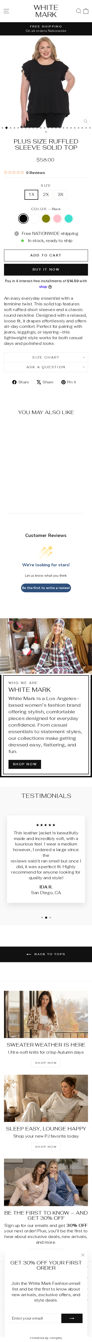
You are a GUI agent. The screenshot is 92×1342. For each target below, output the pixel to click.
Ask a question (45, 367)
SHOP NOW (25, 764)
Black (23, 218)
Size (46, 185)
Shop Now (46, 1147)
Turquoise (68, 218)
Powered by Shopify (46, 1338)
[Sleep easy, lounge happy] (46, 1098)
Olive (46, 218)
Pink (57, 218)
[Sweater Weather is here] (46, 1014)
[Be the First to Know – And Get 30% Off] (46, 1182)
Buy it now (46, 270)
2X (46, 194)
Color (46, 209)
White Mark (46, 11)
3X (60, 194)
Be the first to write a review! (46, 588)
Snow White (34, 218)
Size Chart (46, 357)
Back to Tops (49, 954)
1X (31, 194)
